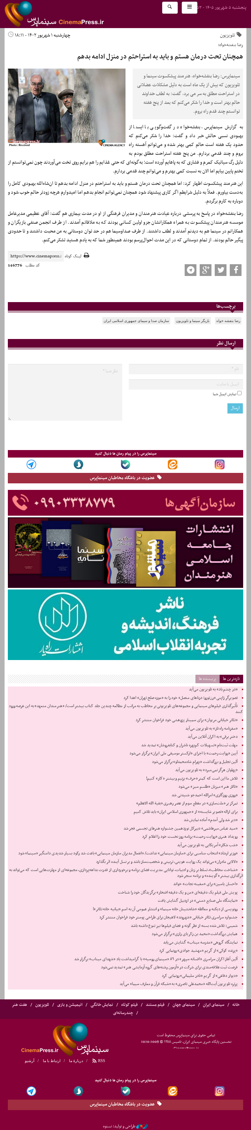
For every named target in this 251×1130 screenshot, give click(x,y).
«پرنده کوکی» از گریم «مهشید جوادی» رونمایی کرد (198, 950)
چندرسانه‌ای (123, 1013)
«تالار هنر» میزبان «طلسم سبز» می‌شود (208, 786)
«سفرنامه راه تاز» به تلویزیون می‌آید (211, 728)
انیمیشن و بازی (69, 1005)
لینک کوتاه (73, 256)
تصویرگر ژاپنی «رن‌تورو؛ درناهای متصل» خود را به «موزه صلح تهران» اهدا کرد (181, 698)
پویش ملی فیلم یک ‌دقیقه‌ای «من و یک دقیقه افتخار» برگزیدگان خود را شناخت (178, 892)
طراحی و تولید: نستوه (119, 1126)
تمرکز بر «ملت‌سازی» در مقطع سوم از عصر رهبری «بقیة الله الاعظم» (187, 803)
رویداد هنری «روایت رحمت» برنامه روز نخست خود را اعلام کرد (190, 836)
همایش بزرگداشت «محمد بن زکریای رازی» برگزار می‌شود (195, 934)
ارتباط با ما (51, 1060)
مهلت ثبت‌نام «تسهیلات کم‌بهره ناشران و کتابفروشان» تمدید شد (189, 745)
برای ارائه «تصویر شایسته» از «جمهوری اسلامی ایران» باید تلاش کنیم (186, 811)
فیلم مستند (155, 1005)
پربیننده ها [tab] (207, 679)
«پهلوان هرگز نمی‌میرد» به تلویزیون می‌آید (206, 770)
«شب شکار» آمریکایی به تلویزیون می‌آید (207, 845)
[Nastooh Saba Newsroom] (142, 1126)
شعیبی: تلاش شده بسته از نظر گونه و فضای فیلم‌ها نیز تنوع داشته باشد (184, 925)
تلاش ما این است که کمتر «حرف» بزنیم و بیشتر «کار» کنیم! (192, 778)
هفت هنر (19, 1005)
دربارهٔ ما (76, 1060)
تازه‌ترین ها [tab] (231, 679)
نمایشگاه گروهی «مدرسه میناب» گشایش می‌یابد (200, 942)
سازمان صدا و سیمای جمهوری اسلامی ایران (136, 321)
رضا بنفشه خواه (228, 321)
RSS (101, 1060)
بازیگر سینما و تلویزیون (192, 321)
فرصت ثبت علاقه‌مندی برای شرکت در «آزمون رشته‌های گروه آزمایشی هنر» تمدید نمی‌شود (169, 967)
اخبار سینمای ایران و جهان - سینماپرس (70, 14)
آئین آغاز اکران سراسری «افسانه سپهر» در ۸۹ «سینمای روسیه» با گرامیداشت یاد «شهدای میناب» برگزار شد (156, 959)
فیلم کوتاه (129, 1005)
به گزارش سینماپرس (223, 127)
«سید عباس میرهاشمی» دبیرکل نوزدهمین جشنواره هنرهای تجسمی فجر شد (181, 828)
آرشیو (29, 1060)
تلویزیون (227, 35)
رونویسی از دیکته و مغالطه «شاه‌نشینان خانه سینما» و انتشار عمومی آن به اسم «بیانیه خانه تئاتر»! (165, 909)
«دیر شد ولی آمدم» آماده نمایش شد (211, 820)
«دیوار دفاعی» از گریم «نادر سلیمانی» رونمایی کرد (200, 975)
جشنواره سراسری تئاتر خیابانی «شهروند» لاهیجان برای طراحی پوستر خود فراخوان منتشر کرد (168, 917)
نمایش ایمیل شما (224, 394)
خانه (236, 1005)
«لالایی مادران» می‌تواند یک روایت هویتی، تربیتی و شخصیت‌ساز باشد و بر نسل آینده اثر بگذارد (167, 861)
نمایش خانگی (102, 1005)
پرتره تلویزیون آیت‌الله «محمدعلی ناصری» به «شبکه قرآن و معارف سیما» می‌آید (179, 984)
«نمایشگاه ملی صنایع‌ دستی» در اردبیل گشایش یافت (198, 900)
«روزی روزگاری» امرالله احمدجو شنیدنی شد (205, 795)
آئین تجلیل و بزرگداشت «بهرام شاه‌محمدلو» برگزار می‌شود (195, 762)
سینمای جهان (184, 1005)
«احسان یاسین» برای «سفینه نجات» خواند (205, 884)
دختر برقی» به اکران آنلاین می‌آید (213, 736)
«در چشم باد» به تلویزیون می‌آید (213, 689)
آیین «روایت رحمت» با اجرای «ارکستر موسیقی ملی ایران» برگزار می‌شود (183, 753)
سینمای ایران (213, 1005)
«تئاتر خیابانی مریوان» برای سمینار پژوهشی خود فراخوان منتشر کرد (187, 720)
